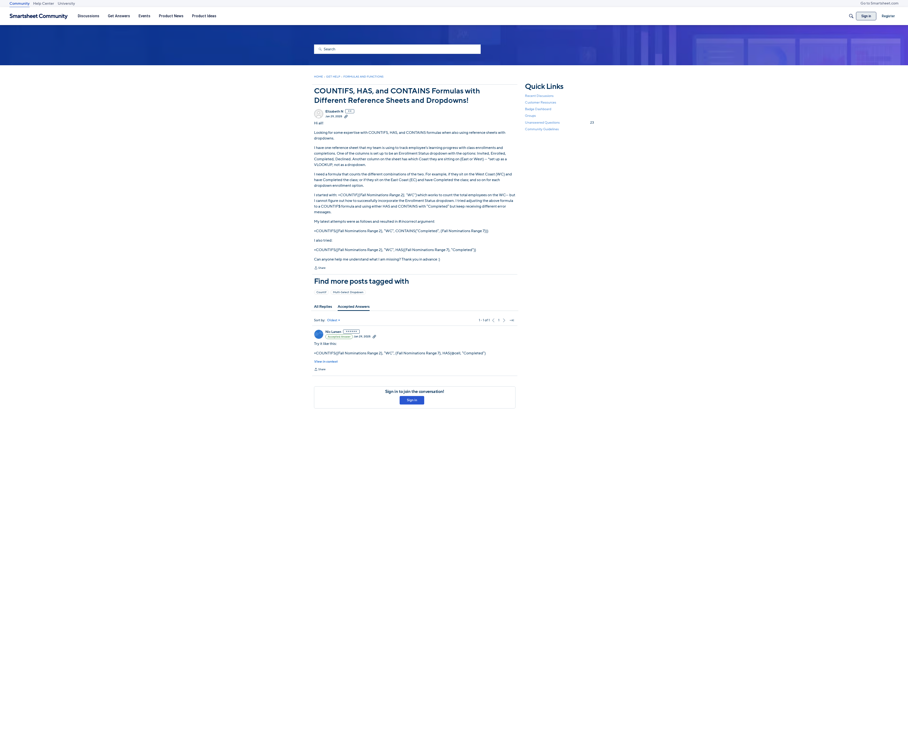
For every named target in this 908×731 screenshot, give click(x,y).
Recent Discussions (539, 96)
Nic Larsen (333, 332)
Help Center (43, 3)
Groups (530, 116)
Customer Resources (540, 102)
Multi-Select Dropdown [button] (348, 292)
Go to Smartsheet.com (879, 3)
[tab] (323, 307)
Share (320, 268)
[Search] (851, 16)
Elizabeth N (334, 111)
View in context (325, 361)
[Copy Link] (346, 116)
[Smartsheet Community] (38, 16)
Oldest (332, 320)
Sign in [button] (412, 400)
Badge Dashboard (538, 109)
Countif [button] (321, 292)
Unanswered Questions (559, 122)
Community (19, 3)
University (66, 3)
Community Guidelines (542, 129)
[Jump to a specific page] (511, 320)
